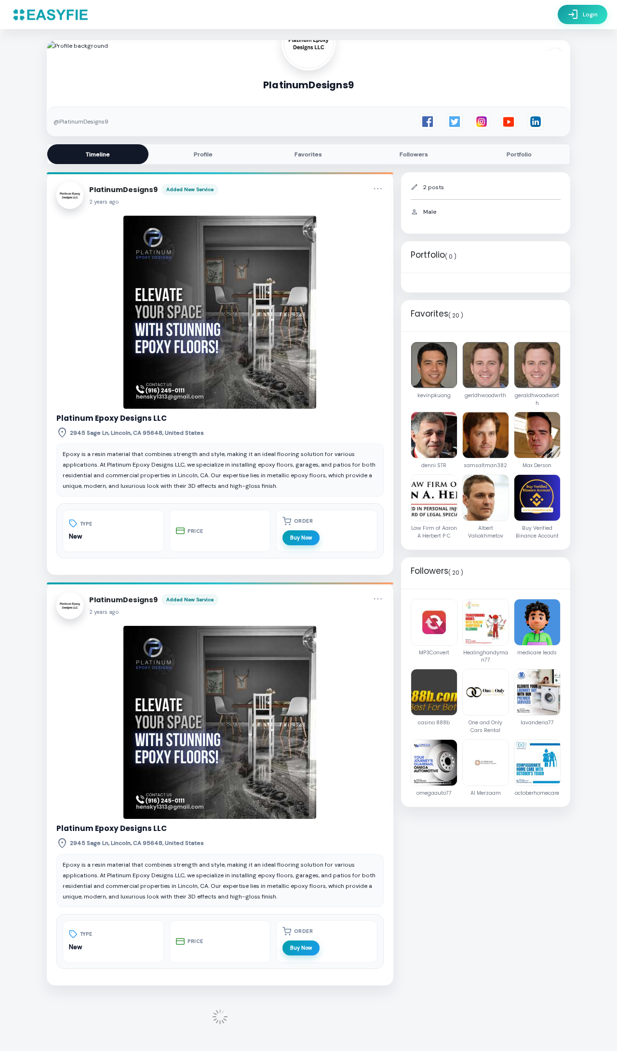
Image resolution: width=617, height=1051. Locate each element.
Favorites (308, 154)
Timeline (98, 154)
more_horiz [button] (378, 188)
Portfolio (519, 154)
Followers (414, 154)
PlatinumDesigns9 (123, 189)
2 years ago (104, 202)
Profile (203, 154)
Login (582, 14)
